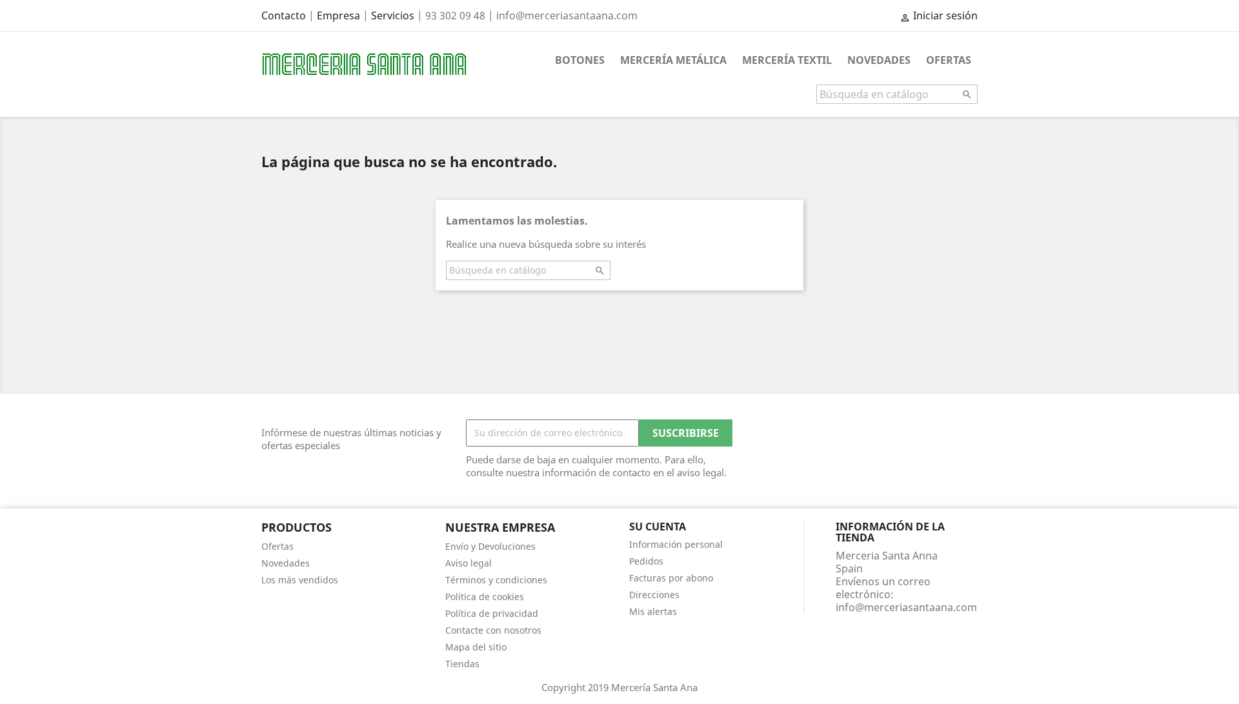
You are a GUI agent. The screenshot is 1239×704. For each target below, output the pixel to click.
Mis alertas (653, 611)
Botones (580, 60)
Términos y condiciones (496, 580)
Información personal (676, 544)
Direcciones (654, 594)
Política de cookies (484, 596)
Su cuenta (657, 526)
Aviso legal (468, 563)
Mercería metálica (673, 60)
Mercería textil (787, 60)
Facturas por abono (671, 578)
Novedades (879, 60)
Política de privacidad (491, 613)
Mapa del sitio (476, 647)
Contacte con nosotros (493, 630)
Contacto (283, 15)
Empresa (338, 15)
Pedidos (646, 561)
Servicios (392, 15)
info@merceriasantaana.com (906, 607)
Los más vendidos (299, 580)
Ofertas (948, 60)
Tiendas (462, 664)
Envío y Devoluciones (490, 546)
